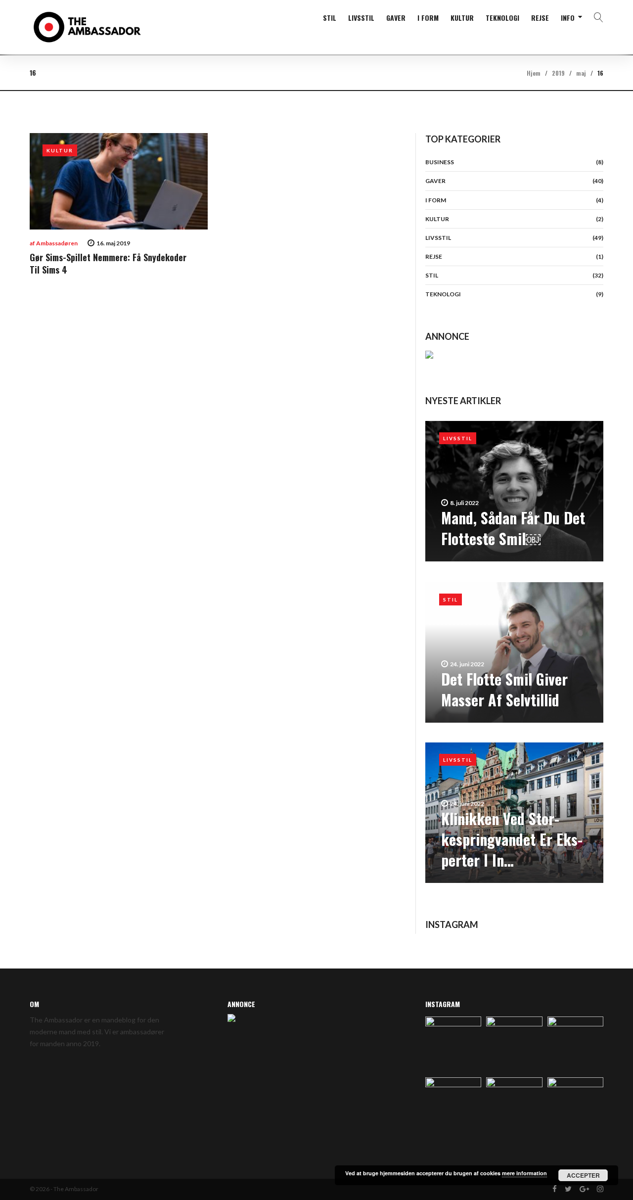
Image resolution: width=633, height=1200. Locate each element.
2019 (558, 73)
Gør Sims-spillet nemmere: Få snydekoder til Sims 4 (108, 263)
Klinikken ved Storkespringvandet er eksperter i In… (512, 839)
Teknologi (502, 17)
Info (568, 17)
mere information (524, 1173)
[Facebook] (554, 1189)
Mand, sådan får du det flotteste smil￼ (513, 528)
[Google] (584, 1189)
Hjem (534, 73)
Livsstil (361, 17)
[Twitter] (568, 1189)
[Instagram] (600, 1189)
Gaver (396, 17)
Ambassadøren (57, 243)
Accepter (583, 1175)
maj (581, 73)
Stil (329, 17)
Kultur (462, 17)
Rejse (540, 17)
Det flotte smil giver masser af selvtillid (504, 689)
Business (439, 162)
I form (428, 17)
